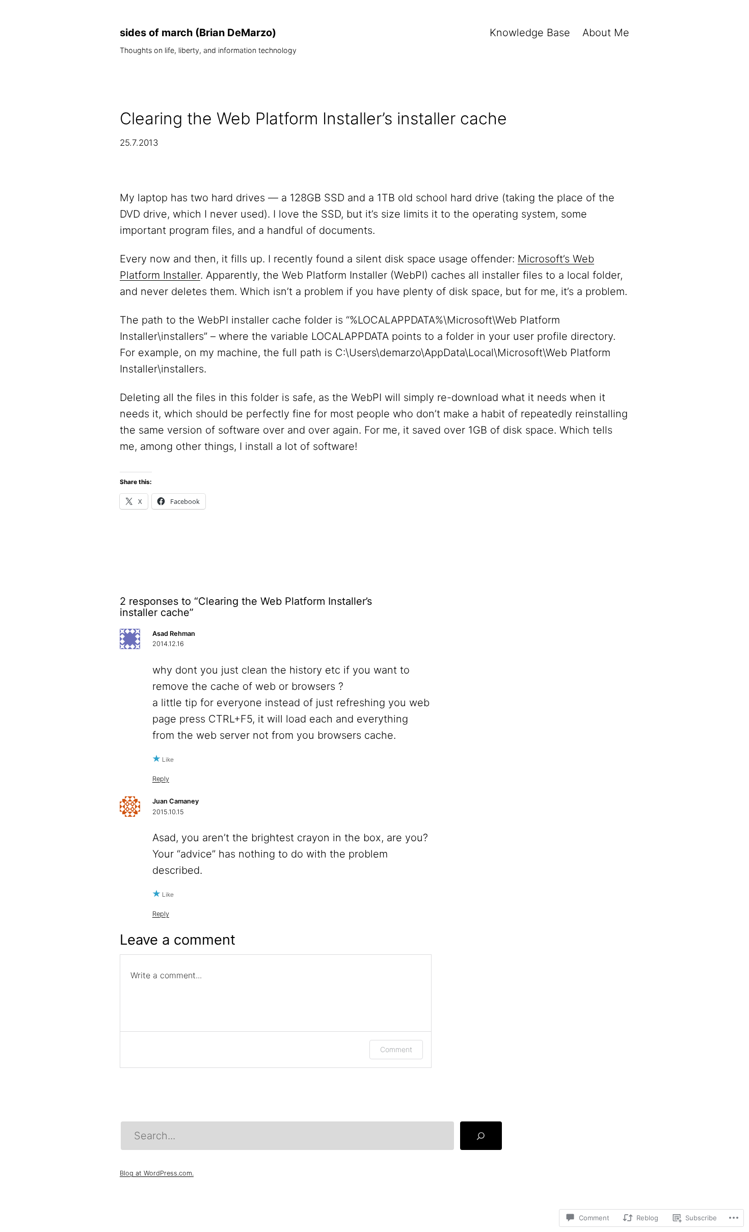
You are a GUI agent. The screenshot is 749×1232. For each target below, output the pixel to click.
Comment (396, 1049)
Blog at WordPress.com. (157, 1173)
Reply (160, 779)
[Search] (481, 1135)
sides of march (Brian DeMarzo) (198, 32)
